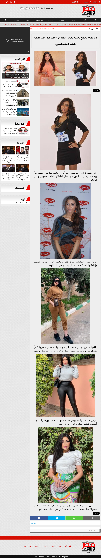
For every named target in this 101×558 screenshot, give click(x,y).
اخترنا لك (21, 143)
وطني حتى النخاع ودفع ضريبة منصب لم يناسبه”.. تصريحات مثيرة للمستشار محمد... (15, 131)
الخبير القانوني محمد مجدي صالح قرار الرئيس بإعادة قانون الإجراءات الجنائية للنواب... (22, 177)
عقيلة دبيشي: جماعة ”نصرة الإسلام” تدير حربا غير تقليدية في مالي (27, 24)
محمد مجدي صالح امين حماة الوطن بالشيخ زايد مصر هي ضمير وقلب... (8, 159)
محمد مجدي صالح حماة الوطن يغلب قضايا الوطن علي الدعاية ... (8, 176)
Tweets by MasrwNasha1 (23, 203)
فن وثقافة (91, 29)
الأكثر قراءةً (20, 124)
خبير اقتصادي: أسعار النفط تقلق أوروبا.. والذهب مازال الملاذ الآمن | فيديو (77, 24)
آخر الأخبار (20, 59)
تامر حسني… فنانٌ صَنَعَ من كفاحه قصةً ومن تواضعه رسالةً (22, 158)
